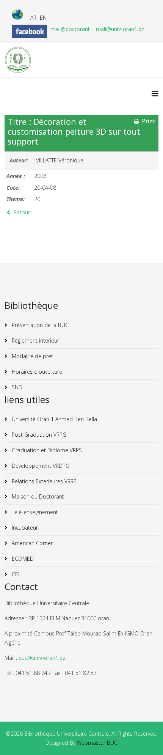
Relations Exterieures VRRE (43, 481)
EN (43, 17)
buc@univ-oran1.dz (42, 657)
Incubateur (24, 527)
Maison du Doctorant (37, 496)
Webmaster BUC (97, 742)
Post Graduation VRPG (38, 434)
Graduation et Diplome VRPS (46, 450)
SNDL (17, 387)
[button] (145, 737)
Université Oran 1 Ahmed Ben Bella (53, 419)
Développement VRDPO (40, 465)
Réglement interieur (34, 340)
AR (33, 17)
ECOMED (22, 558)
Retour (21, 212)
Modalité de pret (31, 356)
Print (148, 121)
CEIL (16, 574)
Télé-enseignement (34, 512)
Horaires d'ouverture (36, 371)
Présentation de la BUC (39, 325)
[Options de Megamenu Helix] (155, 93)
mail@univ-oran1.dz (120, 29)
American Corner (31, 543)
